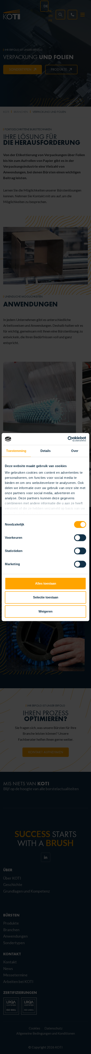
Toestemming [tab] (16, 451)
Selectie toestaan (45, 597)
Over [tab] (74, 451)
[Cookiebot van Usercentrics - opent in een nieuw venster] (67, 439)
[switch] (80, 537)
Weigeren (45, 611)
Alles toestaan (45, 583)
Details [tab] (45, 451)
